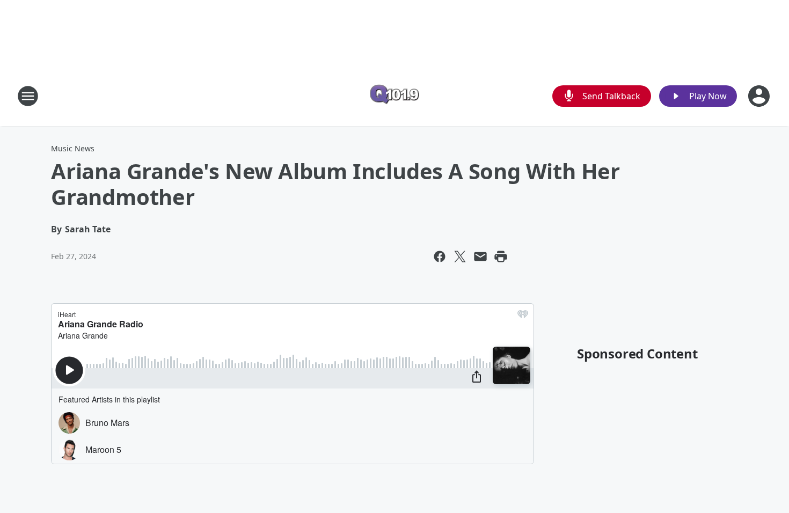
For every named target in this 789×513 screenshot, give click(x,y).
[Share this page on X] (459, 256)
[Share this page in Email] (480, 256)
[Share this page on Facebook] (439, 256)
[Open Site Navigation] (28, 96)
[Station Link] (394, 96)
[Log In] (760, 96)
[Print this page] (500, 256)
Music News (72, 148)
